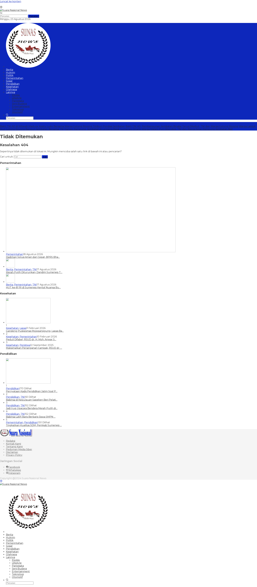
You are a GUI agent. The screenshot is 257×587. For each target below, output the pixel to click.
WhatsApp (14, 470)
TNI (34, 269)
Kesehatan (12, 328)
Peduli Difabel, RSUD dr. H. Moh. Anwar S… (31, 339)
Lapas (23, 328)
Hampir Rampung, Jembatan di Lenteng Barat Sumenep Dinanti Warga (107, 129)
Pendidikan (12, 388)
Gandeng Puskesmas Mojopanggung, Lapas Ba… (35, 331)
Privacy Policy (14, 455)
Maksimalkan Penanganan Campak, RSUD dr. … (34, 348)
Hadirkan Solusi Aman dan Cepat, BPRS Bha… (33, 257)
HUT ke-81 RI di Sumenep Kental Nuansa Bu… (33, 287)
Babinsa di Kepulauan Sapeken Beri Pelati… (31, 399)
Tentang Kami (14, 446)
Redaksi (10, 441)
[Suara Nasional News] (13, 10)
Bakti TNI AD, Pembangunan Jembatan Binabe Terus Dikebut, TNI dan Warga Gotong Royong (182, 126)
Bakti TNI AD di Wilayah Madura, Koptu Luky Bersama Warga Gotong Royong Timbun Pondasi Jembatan (62, 126)
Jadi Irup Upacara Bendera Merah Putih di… (31, 408)
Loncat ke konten (10, 1)
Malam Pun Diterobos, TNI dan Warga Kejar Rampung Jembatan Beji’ (191, 129)
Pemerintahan (14, 254)
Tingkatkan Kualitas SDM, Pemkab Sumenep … (34, 425)
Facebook (14, 467)
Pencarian (33, 16)
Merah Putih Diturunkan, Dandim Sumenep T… (34, 272)
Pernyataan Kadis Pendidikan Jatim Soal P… (31, 391)
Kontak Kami (13, 443)
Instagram (14, 473)
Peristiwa (25, 345)
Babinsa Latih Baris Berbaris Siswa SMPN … (30, 416)
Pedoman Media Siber (19, 449)
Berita (9, 269)
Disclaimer (12, 452)
